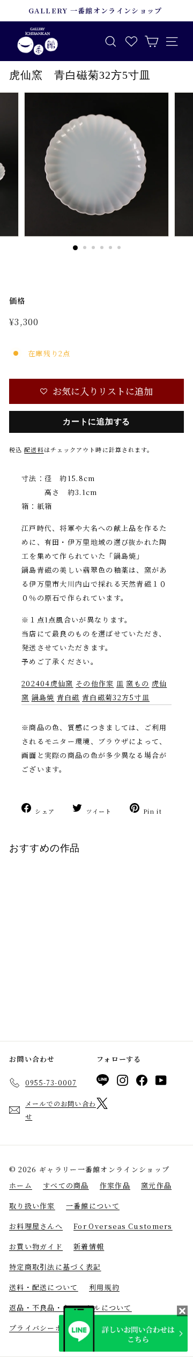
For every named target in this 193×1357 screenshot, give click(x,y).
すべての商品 (66, 1185)
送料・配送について (43, 1287)
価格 (17, 300)
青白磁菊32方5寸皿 (116, 697)
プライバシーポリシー (47, 1328)
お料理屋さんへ (36, 1226)
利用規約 (104, 1287)
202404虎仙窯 (47, 683)
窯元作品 (156, 1185)
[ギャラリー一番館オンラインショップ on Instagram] (122, 1082)
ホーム (20, 1185)
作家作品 (115, 1185)
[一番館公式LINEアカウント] (102, 1082)
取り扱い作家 (32, 1206)
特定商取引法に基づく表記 (55, 1267)
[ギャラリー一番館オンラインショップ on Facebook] (141, 1082)
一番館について (93, 1206)
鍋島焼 (43, 697)
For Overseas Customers (123, 1226)
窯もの (137, 683)
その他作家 (95, 683)
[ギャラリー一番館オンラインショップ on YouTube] (161, 1082)
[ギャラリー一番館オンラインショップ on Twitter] (102, 1105)
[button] (96, 391)
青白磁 (68, 697)
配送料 (33, 449)
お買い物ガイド (36, 1246)
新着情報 (88, 1246)
